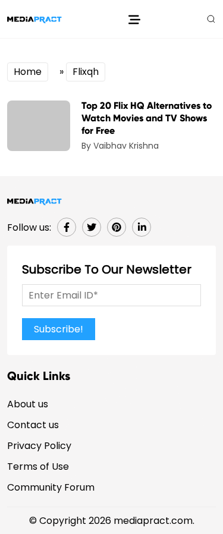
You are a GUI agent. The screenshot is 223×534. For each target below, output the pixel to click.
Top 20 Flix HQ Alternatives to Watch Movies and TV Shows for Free (146, 118)
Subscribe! (58, 329)
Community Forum (51, 487)
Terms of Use (38, 466)
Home (28, 71)
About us (27, 404)
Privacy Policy (39, 446)
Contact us (33, 425)
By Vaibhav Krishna (120, 146)
